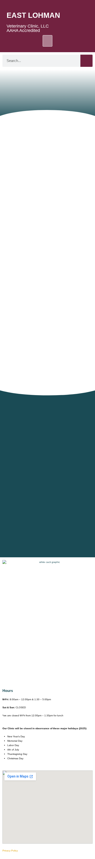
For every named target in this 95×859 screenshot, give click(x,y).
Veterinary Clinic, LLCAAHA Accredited (28, 28)
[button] (47, 41)
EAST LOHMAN (33, 15)
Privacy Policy (10, 850)
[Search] (86, 61)
